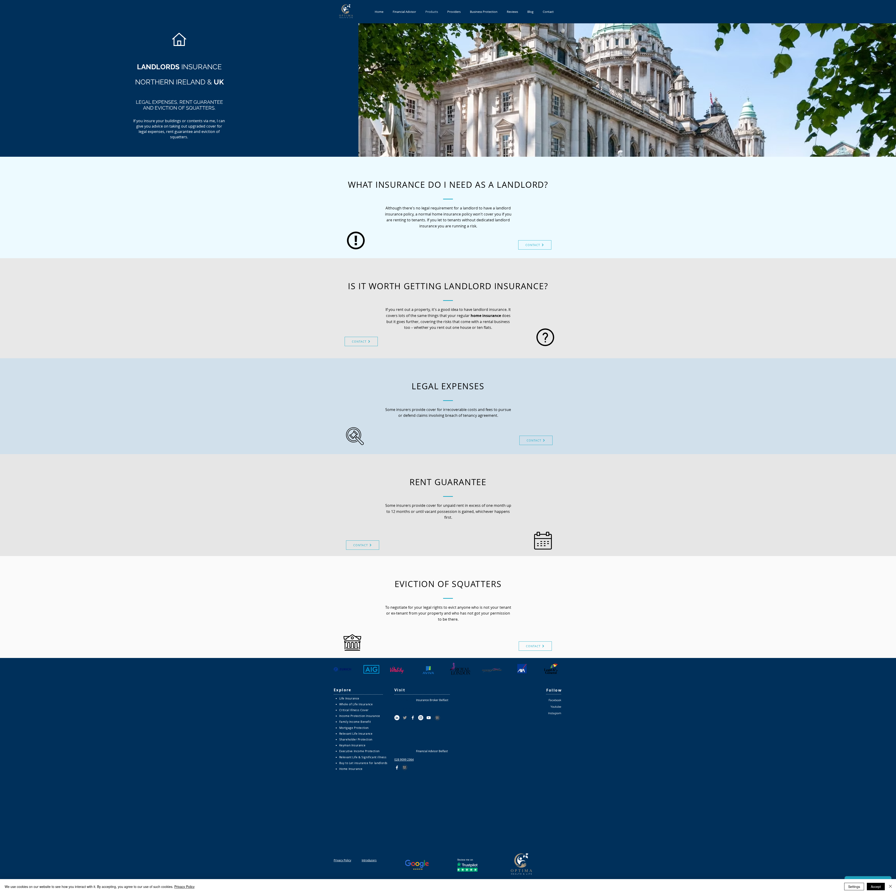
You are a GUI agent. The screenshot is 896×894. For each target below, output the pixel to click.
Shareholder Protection (355, 739)
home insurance (486, 315)
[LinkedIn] (396, 717)
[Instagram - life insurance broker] (420, 717)
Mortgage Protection (354, 728)
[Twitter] (404, 717)
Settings (854, 886)
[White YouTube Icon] (428, 717)
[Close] (890, 886)
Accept (876, 886)
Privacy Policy (184, 886)
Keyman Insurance (352, 745)
